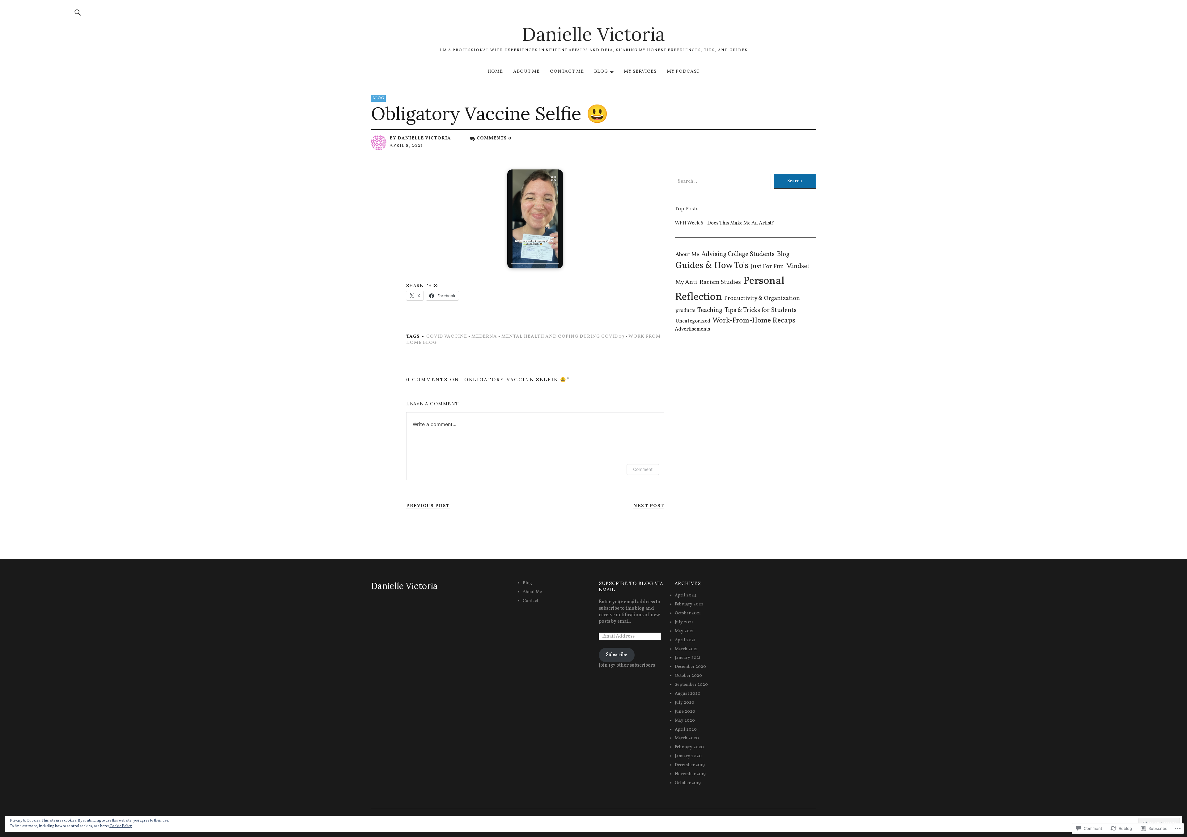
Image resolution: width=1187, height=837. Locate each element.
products (685, 310)
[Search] (78, 12)
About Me (526, 71)
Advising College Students (738, 254)
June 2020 (685, 712)
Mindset (798, 266)
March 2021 (686, 649)
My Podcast (683, 71)
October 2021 (688, 613)
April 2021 (685, 640)
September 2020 (691, 685)
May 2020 (685, 721)
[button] (535, 218)
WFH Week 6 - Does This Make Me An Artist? (724, 223)
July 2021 (684, 622)
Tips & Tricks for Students (761, 310)
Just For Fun (767, 266)
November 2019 (690, 774)
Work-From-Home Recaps (754, 321)
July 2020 (684, 703)
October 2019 (688, 783)
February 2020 (689, 747)
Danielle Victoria (593, 34)
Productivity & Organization (762, 298)
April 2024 (685, 595)
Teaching (709, 310)
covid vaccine (446, 336)
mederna (484, 336)
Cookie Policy (120, 826)
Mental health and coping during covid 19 (562, 336)
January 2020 (688, 756)
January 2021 (687, 658)
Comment (643, 469)
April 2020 (686, 729)
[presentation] (535, 263)
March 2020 (687, 738)
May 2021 (684, 631)
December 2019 (690, 765)
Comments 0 (494, 138)
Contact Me (567, 71)
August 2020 (687, 694)
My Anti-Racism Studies (708, 282)
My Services (640, 71)
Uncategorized (692, 321)
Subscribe (616, 654)
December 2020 (690, 667)
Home (495, 71)
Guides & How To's (712, 265)
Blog (601, 71)
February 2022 (689, 604)
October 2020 (688, 676)
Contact (530, 601)
